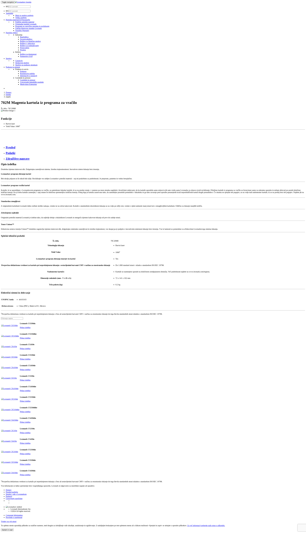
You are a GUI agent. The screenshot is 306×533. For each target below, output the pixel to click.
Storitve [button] (9, 58)
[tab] (155, 147)
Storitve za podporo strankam (26, 65)
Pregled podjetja (12, 492)
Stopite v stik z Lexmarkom (16, 494)
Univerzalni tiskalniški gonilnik (32, 82)
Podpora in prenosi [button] (13, 67)
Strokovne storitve (22, 63)
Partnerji (9, 496)
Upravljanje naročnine (14, 499)
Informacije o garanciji (28, 76)
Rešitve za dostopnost (28, 54)
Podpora (23, 71)
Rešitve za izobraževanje (29, 46)
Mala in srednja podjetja (24, 15)
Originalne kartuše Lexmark (25, 24)
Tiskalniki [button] (9, 13)
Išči (7, 6)
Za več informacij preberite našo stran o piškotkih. (206, 526)
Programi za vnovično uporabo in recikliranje (32, 26)
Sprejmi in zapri (7, 530)
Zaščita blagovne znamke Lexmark (28, 28)
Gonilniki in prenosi (27, 80)
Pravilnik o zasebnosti (14, 517)
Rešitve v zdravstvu (27, 43)
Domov (8, 92)
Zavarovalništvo (26, 39)
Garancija (19, 61)
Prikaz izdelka (25, 327)
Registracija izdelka (27, 74)
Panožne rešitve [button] (12, 33)
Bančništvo (24, 37)
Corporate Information (14, 515)
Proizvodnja (24, 48)
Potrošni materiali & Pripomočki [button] (18, 20)
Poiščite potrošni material (24, 22)
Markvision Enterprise (28, 84)
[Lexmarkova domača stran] (23, 2)
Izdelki (8, 95)
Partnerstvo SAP (26, 56)
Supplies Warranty (22, 31)
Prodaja (23, 50)
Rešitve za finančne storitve (30, 41)
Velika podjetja (21, 18)
